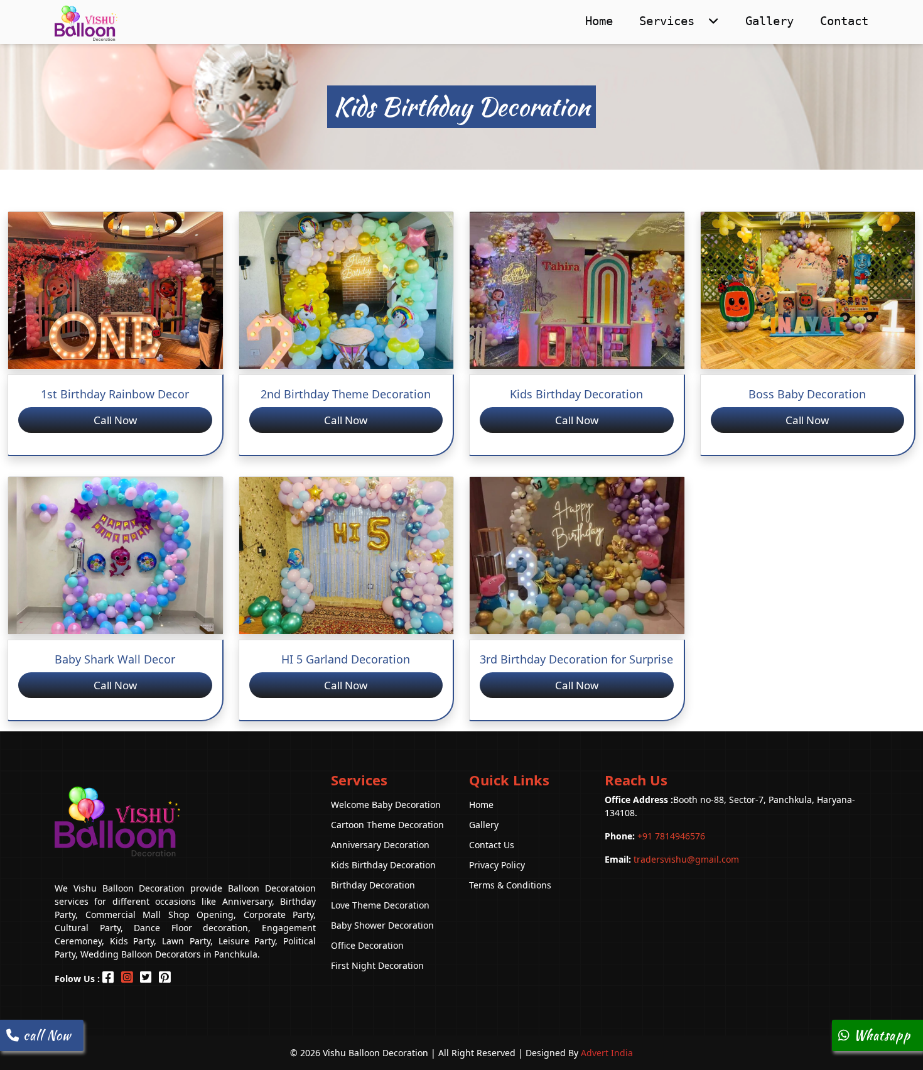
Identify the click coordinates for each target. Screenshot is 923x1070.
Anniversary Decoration (380, 845)
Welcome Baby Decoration (386, 805)
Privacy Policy (497, 865)
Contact (844, 21)
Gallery (769, 21)
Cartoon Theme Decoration (387, 825)
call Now (45, 1035)
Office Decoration (367, 945)
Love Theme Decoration (380, 905)
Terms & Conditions (510, 885)
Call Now (115, 420)
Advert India (607, 1053)
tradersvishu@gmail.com (672, 859)
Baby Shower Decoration (382, 925)
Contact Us (491, 845)
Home (599, 21)
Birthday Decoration (373, 885)
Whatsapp (880, 1035)
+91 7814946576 (655, 836)
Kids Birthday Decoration (383, 865)
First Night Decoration (377, 965)
